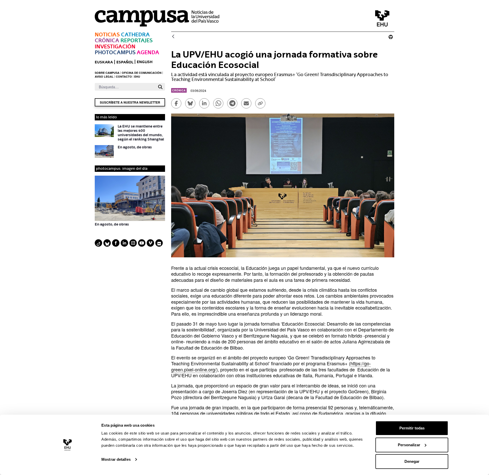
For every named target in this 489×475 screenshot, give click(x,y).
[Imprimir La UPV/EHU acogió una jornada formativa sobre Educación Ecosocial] (390, 36)
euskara (104, 62)
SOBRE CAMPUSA (107, 73)
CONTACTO (124, 76)
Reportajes (136, 40)
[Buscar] (160, 87)
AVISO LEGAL (104, 76)
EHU (137, 76)
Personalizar (409, 445)
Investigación (115, 46)
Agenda (148, 52)
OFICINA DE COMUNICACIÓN (141, 73)
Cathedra (135, 34)
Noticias (107, 34)
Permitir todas (412, 428)
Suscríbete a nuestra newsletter (130, 102)
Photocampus (115, 52)
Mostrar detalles (116, 459)
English (145, 62)
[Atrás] (173, 36)
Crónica (107, 40)
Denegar (411, 461)
